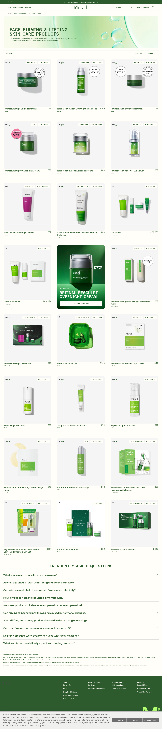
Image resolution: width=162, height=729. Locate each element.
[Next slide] (97, 2)
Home (10, 13)
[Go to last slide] (64, 2)
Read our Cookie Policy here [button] (34, 725)
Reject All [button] (134, 720)
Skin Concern (18, 7)
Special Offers (142, 685)
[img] (81, 7)
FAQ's (65, 688)
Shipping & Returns (70, 692)
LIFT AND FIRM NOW (81, 304)
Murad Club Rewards (144, 692)
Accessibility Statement (96, 688)
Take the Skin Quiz (119, 688)
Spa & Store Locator (70, 695)
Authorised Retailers (70, 699)
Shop (9, 7)
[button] (153, 7)
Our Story (91, 685)
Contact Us (67, 685)
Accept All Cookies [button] (150, 720)
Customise (119, 720)
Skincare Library (118, 685)
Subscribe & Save (143, 688)
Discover (28, 7)
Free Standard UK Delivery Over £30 (81, 2)
